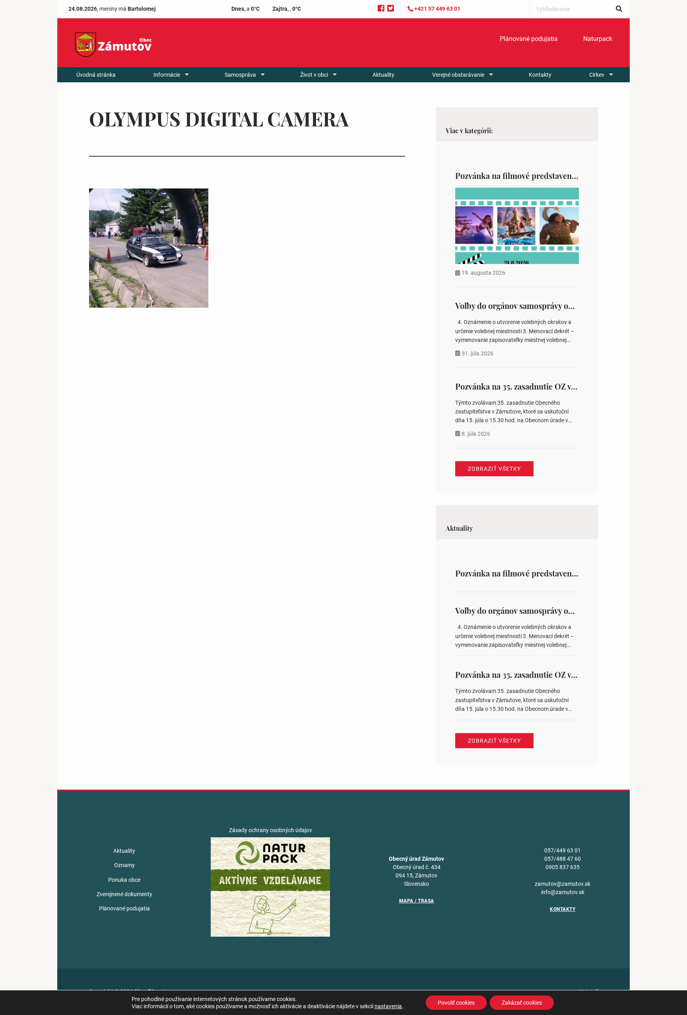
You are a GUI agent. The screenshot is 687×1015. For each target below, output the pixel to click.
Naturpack (597, 39)
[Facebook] (381, 8)
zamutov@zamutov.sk (562, 884)
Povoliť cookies (456, 1002)
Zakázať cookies (522, 1002)
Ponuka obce (124, 880)
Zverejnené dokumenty (124, 894)
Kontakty (540, 75)
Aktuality (383, 75)
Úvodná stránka (96, 75)
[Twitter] (390, 8)
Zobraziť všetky (494, 469)
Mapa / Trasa (416, 901)
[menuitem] (529, 39)
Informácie (166, 75)
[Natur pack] (270, 886)
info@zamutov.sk (562, 892)
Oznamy (124, 865)
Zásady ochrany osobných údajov (270, 830)
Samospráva (240, 75)
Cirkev (596, 75)
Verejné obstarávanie (458, 75)
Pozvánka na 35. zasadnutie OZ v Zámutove (532, 386)
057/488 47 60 (562, 859)
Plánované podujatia (529, 39)
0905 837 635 (562, 867)
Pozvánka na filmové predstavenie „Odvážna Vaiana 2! (552, 175)
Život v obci (314, 75)
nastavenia (388, 1006)
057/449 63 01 (562, 850)
